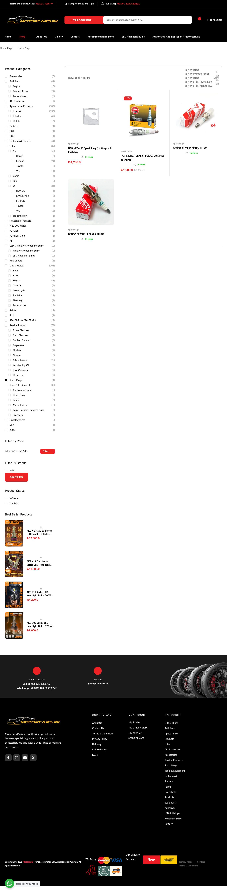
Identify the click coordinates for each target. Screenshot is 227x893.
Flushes (17, 350)
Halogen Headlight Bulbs (26, 251)
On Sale (14, 503)
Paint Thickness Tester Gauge (28, 410)
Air (14, 151)
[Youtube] (25, 757)
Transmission (20, 96)
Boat (15, 270)
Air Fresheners (17, 101)
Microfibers (16, 260)
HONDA (20, 191)
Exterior (17, 111)
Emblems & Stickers (20, 141)
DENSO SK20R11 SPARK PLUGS (190, 148)
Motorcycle (19, 290)
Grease (17, 355)
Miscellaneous (20, 360)
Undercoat (18, 375)
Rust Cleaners (20, 370)
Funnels (17, 400)
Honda (19, 156)
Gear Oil (17, 285)
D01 (12, 131)
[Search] (187, 20)
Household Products (20, 221)
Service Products (18, 325)
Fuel (15, 181)
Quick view (97, 132)
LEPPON (20, 201)
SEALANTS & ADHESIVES (23, 320)
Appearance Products (21, 106)
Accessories (16, 76)
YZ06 (12, 430)
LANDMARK (22, 196)
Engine (16, 86)
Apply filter (16, 477)
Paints (13, 310)
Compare (91, 132)
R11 (12, 315)
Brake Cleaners (21, 330)
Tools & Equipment (20, 385)
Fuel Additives (20, 91)
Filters (13, 146)
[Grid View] (173, 78)
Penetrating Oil (21, 365)
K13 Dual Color (18, 236)
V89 (12, 425)
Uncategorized (17, 420)
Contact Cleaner (21, 340)
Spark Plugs (73, 144)
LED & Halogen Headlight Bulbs (27, 246)
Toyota (19, 166)
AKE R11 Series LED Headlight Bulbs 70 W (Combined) (39, 594)
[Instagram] (16, 757)
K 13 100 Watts (18, 226)
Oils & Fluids (16, 265)
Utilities (17, 121)
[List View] (178, 78)
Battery (14, 126)
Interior (17, 116)
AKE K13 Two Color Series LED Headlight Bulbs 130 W (38, 563)
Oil (14, 186)
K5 (11, 241)
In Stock (14, 498)
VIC (18, 171)
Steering (17, 300)
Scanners (18, 415)
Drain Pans (19, 395)
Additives (14, 81)
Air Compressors (22, 390)
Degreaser (18, 345)
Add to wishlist (84, 132)
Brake (16, 275)
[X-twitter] (33, 757)
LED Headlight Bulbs (24, 256)
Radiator (17, 295)
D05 (12, 136)
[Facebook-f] (8, 757)
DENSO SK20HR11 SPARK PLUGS (86, 234)
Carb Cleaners (20, 335)
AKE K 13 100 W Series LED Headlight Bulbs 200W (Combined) (39, 533)
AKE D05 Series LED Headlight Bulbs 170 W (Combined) (39, 625)
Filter (46, 451)
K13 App (14, 231)
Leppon (20, 161)
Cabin (16, 176)
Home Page (6, 48)
